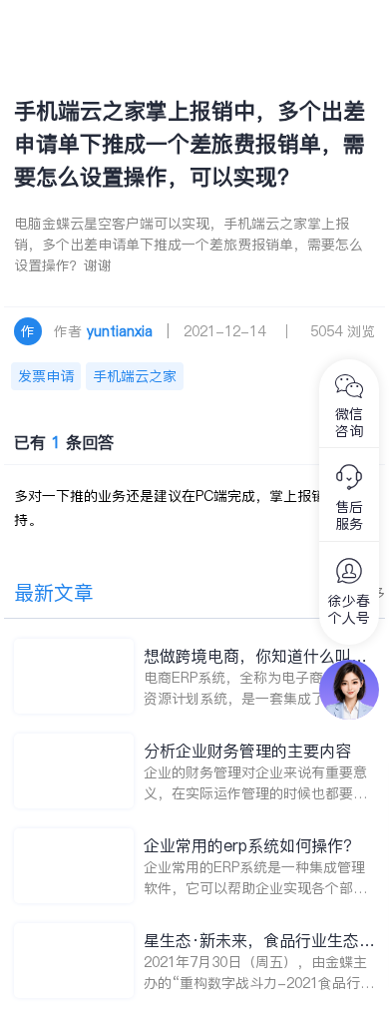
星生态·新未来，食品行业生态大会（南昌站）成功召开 (259, 940)
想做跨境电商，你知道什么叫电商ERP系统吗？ (255, 656)
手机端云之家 (135, 376)
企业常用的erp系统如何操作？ (251, 845)
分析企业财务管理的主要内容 (247, 751)
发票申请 (46, 376)
